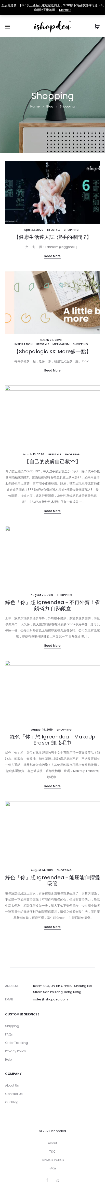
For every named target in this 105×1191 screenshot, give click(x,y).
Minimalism (61, 344)
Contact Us (14, 1094)
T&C (52, 1151)
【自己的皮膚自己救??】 (52, 461)
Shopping (71, 230)
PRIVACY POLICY (52, 1160)
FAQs (9, 1034)
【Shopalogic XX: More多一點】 (52, 351)
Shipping (12, 1026)
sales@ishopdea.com (50, 999)
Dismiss (65, 10)
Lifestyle (53, 230)
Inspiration (24, 344)
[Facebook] (47, 1180)
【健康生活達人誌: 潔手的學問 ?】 (52, 237)
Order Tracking (16, 1043)
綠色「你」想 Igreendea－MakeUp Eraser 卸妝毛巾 (52, 739)
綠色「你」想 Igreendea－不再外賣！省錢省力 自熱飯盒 (52, 605)
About (52, 1143)
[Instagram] (57, 1180)
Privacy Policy (15, 1051)
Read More (52, 256)
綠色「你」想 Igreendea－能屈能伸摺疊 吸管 (52, 880)
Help (8, 1059)
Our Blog (11, 1102)
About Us (12, 1085)
